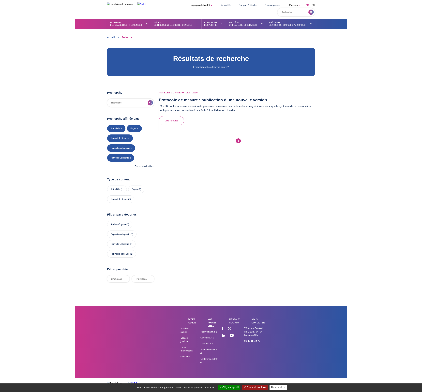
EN (313, 5)
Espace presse (272, 5)
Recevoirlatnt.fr (208, 332)
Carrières (293, 5)
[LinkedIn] (223, 335)
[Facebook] (222, 329)
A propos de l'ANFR (201, 5)
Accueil (111, 37)
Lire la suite (171, 120)
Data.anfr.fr (206, 343)
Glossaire (185, 356)
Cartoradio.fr (206, 337)
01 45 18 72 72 (252, 341)
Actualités (226, 5)
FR (307, 5)
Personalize (278, 387)
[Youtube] (232, 335)
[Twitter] (229, 329)
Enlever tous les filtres (144, 166)
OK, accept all (230, 387)
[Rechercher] (311, 12)
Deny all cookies (256, 387)
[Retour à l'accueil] (141, 4)
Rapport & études (248, 5)
